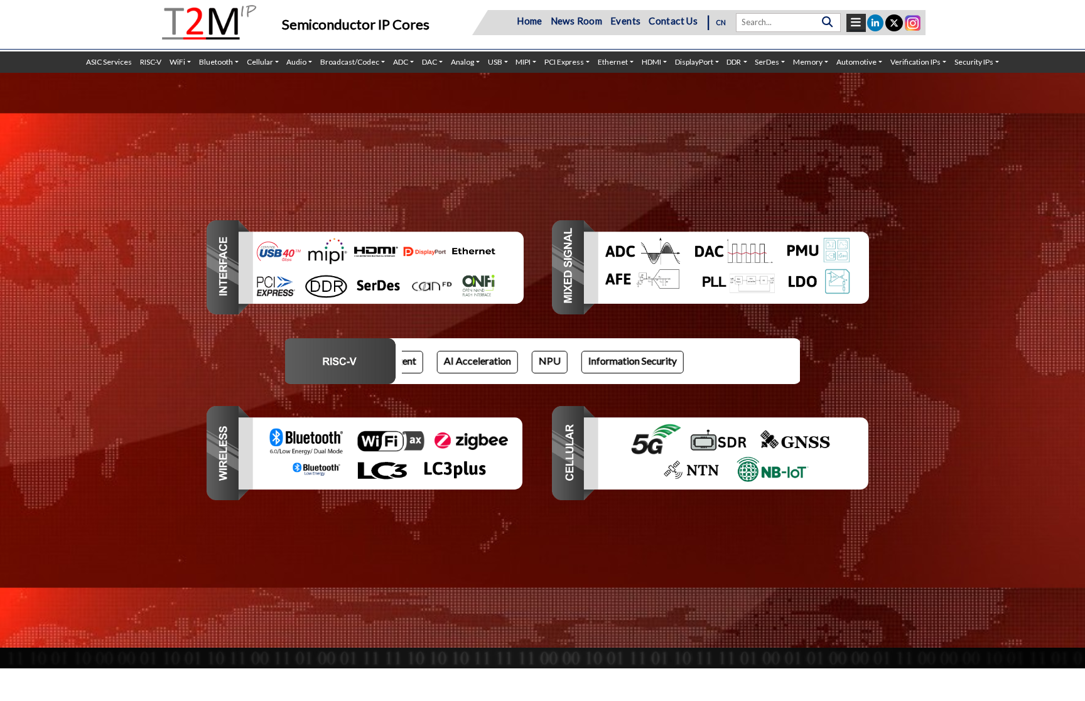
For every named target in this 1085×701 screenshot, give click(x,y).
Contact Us (673, 20)
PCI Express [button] (564, 62)
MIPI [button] (523, 62)
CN (721, 22)
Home (529, 20)
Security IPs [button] (973, 62)
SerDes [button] (767, 62)
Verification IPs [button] (915, 62)
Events (625, 20)
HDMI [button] (651, 62)
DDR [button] (733, 62)
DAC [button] (429, 62)
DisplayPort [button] (694, 62)
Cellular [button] (260, 62)
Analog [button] (462, 62)
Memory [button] (808, 62)
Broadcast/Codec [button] (349, 62)
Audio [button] (296, 62)
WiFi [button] (177, 62)
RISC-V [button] (150, 62)
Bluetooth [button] (216, 62)
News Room (577, 20)
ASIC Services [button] (109, 62)
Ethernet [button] (613, 62)
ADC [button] (400, 62)
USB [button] (495, 62)
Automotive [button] (856, 62)
